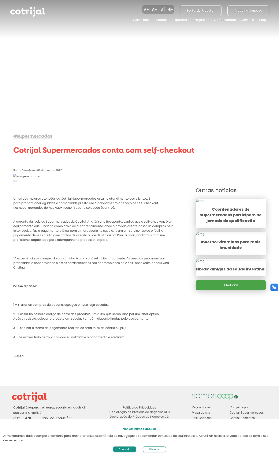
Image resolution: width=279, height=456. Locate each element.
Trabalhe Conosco (248, 10)
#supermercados (32, 136)
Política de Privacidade (139, 407)
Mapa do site (201, 412)
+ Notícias (230, 285)
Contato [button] (247, 20)
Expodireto (181, 20)
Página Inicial (201, 407)
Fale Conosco (202, 418)
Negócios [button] (202, 20)
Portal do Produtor (201, 10)
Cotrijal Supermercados (247, 412)
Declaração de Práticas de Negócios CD (139, 416)
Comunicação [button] (225, 20)
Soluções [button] (160, 20)
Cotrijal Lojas (239, 407)
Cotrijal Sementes (242, 418)
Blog (262, 20)
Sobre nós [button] (141, 20)
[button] (146, 9)
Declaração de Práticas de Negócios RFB (139, 412)
